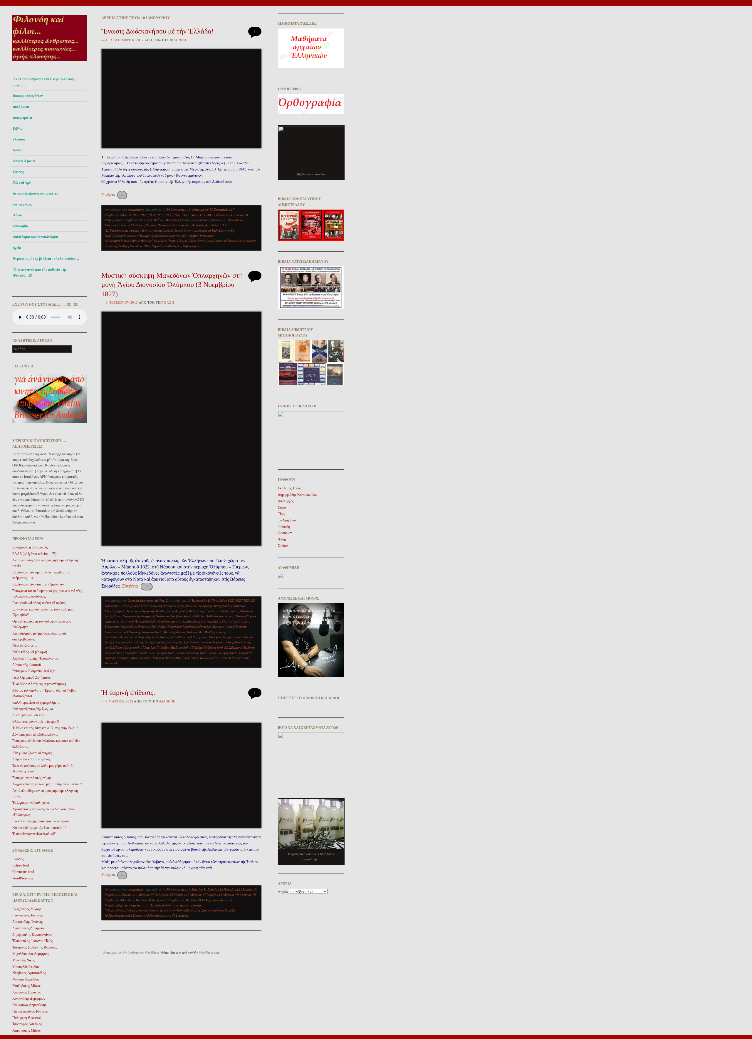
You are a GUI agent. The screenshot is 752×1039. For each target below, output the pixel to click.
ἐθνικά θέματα (24, 161)
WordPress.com (209, 952)
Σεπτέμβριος (205, 240)
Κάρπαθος (161, 235)
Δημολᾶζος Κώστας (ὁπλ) (157, 611)
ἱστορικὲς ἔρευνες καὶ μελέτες (35, 193)
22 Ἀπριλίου (220, 215)
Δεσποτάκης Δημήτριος (28, 928)
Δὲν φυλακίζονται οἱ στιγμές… (34, 753)
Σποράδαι (131, 653)
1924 (151, 215)
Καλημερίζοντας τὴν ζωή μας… (34, 709)
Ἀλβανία (122, 905)
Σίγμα (282, 507)
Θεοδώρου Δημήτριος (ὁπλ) (174, 616)
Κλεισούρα (217, 910)
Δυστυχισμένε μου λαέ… (29, 715)
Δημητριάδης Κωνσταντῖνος (32, 935)
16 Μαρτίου (194, 894)
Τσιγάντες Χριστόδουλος (166, 246)
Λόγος (17, 215)
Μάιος (135, 240)
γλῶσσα (19, 139)
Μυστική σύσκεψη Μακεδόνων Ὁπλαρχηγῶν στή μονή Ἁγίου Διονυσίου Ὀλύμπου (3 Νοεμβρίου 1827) (172, 284)
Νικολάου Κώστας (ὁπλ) (176, 637)
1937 (159, 215)
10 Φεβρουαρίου (198, 209)
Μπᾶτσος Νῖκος (23, 960)
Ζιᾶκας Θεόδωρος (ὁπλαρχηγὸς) (134, 616)
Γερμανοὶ (185, 225)
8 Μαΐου (183, 220)
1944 (175, 215)
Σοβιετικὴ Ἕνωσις (225, 240)
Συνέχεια (112, 195)
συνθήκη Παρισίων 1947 (134, 246)
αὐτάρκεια (21, 107)
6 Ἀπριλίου (224, 900)
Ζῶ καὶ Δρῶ (22, 183)
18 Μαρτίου (226, 894)
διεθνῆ (18, 150)
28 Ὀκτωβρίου (206, 900)
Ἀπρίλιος (217, 220)
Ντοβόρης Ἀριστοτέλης (29, 973)
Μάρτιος (145, 240)
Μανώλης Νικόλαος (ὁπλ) (145, 632)
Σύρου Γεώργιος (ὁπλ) (222, 653)
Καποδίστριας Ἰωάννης (172, 621)
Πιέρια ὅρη (148, 647)
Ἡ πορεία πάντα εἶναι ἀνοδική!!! (35, 834)
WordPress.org (22, 878)
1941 (128, 900)
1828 (247, 600)
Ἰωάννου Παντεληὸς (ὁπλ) (139, 621)
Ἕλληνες (131, 910)
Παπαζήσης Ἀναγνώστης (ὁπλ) (132, 642)
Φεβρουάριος (191, 246)
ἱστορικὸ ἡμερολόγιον (177, 230)
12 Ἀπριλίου (228, 889)
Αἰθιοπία (204, 220)
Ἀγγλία (193, 220)
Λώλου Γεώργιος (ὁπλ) (143, 626)
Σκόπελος (117, 653)
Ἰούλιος (136, 230)
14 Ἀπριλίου (125, 894)
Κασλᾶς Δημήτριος (197, 910)
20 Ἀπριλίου (155, 900)
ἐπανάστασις (221, 611)
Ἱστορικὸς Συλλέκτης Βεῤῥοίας (34, 947)
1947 (199, 215)
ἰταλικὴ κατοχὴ (201, 230)
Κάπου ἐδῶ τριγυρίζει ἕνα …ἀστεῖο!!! (39, 828)
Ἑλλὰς (213, 225)
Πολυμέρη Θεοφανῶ (26, 1018)
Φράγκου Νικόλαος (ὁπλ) (135, 658)
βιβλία (18, 128)
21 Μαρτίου (172, 900)
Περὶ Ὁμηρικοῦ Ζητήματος (31, 677)
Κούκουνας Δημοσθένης (29, 1005)
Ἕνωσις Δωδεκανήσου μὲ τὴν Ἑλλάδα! (157, 31)
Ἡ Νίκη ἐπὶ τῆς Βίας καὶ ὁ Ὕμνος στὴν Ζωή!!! (45, 728)
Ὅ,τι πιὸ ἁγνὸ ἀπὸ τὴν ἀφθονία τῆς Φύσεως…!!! (39, 272)
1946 (191, 215)
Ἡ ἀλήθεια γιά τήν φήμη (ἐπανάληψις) (39, 684)
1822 (231, 600)
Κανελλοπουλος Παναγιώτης (135, 235)
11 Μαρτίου (211, 889)
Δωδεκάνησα (200, 225)
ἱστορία (157, 230)
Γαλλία (173, 225)
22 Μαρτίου (189, 900)
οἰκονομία (20, 226)
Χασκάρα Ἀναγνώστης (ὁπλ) (170, 658)
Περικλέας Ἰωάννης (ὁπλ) (169, 642)
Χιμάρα (183, 915)
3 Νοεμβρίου (129, 606)
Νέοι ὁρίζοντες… (24, 645)
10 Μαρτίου (195, 889)
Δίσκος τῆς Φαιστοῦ (26, 665)
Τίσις (281, 514)
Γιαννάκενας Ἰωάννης (27, 915)
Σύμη (241, 240)
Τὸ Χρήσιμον (287, 520)
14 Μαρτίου (142, 894)
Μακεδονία (190, 626)
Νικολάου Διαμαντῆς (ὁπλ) (141, 637)
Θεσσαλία (198, 616)
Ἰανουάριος (122, 230)
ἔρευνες (18, 172)
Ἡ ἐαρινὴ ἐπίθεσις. (128, 692)
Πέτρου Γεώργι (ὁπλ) (126, 647)
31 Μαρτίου (128, 220)
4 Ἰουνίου (143, 220)
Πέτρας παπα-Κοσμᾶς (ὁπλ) (205, 642)
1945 (183, 215)
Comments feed (23, 872)
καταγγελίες (22, 204)
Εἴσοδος (18, 859)
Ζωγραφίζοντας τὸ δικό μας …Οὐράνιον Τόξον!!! (47, 784)
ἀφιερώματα (22, 118)
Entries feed (20, 865)
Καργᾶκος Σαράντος (26, 992)
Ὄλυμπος (228, 637)
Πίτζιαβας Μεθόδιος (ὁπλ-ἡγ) (209, 647)
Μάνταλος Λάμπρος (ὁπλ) (215, 626)
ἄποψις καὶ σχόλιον (28, 96)
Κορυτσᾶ (126, 915)
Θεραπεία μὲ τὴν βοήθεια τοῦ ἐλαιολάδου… (46, 259)
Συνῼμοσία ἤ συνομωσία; (30, 547)
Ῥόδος (192, 240)
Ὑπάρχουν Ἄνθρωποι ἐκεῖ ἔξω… (35, 671)
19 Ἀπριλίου (243, 894)
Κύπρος (125, 240)
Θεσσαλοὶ (212, 616)
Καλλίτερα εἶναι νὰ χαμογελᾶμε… (36, 702)
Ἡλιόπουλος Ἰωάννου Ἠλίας (32, 941)
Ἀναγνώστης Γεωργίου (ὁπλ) (165, 606)
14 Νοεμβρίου (159, 894)
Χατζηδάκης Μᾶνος (26, 986)
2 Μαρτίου (140, 900)
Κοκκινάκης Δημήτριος (28, 998)
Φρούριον (285, 533)
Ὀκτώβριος (159, 240)
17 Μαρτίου (210, 894)
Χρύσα (283, 546)
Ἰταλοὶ (216, 230)
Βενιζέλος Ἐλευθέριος (131, 225)
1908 (120, 215)
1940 (120, 900)
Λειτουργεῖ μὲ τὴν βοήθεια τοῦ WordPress (131, 952)
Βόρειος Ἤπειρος (157, 225)
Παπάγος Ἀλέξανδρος (147, 915)
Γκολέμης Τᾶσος (289, 488)
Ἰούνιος (147, 230)
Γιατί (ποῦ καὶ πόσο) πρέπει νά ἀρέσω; (39, 603)
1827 (239, 600)
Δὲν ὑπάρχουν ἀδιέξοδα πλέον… (35, 734)
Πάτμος (182, 240)
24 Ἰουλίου (236, 215)
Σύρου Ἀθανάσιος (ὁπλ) (191, 653)
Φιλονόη (178, 40)
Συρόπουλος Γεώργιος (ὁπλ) (156, 653)
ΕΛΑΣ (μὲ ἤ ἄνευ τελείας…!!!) (34, 554)
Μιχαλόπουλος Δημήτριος (30, 954)
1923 (143, 215)
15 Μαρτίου (177, 894)
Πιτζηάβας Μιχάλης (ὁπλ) (172, 647)
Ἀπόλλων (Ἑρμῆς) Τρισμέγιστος (35, 658)
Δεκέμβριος (133, 611)
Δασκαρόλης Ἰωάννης (27, 922)
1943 (167, 215)
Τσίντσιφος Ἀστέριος (27, 1024)
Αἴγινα (142, 606)
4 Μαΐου (156, 220)
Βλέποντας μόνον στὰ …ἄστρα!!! (35, 722)
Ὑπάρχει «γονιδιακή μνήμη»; (32, 778)
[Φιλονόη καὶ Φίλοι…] (49, 62)
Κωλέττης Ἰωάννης (200, 621)
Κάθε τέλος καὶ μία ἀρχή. (30, 652)
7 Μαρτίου (170, 220)
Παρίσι (171, 240)
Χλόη (169, 302)
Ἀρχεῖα (283, 892)
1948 (207, 215)
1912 (136, 215)
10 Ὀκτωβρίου (217, 600)
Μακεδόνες (175, 626)
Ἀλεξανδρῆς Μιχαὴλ (26, 909)
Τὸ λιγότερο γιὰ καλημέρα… (32, 803)
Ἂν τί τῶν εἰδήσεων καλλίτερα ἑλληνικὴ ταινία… (43, 82)
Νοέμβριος (199, 637)
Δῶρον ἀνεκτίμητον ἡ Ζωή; (31, 759)
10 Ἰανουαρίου (176, 209)
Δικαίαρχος (286, 501)
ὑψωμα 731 (169, 915)
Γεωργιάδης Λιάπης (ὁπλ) (213, 606)
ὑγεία (17, 248)
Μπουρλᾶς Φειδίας (25, 967)
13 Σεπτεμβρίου (219, 209)
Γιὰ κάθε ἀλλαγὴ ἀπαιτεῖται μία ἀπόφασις (41, 821)
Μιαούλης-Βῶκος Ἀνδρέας (180, 632)
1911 (128, 215)
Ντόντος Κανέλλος (25, 979)
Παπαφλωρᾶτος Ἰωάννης (30, 1011)
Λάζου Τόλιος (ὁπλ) (226, 621)
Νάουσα (118, 637)
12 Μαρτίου (244, 889)
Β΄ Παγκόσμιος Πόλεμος (161, 905)
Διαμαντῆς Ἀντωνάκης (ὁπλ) (193, 611)
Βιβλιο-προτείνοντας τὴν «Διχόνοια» (38, 584)
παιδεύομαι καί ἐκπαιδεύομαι (35, 237)
